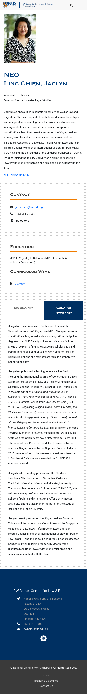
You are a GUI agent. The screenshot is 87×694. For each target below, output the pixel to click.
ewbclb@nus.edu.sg (36, 628)
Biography (23, 307)
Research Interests (63, 310)
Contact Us (46, 685)
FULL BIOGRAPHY (15, 175)
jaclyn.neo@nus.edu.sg (29, 207)
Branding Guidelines (46, 680)
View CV (20, 283)
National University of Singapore (32, 667)
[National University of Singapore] (9, 4)
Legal (46, 675)
